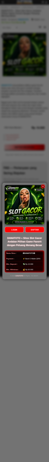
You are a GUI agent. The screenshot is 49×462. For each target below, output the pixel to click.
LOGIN (14, 230)
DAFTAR (35, 230)
